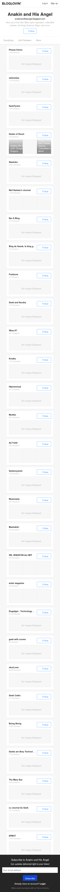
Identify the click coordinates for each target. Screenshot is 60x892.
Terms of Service (43, 888)
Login (43, 883)
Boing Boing (15, 723)
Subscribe (30, 878)
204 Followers (24, 40)
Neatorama (14, 498)
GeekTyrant (14, 105)
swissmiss (14, 77)
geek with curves (17, 639)
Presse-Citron (15, 49)
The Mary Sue (15, 779)
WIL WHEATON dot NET (20, 555)
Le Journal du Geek (18, 807)
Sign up (54, 3)
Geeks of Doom (16, 133)
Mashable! (14, 526)
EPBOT (12, 835)
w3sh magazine (16, 583)
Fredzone (13, 274)
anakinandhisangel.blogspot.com (30, 18)
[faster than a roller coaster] (16, 568)
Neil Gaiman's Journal (20, 190)
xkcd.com (13, 667)
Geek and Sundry (17, 302)
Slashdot (13, 162)
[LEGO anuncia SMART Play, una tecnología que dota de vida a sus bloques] (30, 455)
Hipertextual (15, 386)
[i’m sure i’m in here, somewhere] (30, 568)
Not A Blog (14, 218)
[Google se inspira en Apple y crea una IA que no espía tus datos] (44, 455)
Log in (45, 3)
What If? (13, 330)
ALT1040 (13, 442)
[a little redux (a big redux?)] (16, 203)
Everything (8, 40)
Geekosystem (15, 470)
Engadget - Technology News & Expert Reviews (32, 611)
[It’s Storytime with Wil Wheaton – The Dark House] (44, 568)
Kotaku (12, 358)
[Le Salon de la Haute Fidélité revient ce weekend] (16, 596)
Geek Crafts (15, 695)
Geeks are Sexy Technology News (26, 751)
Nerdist (12, 414)
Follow (31, 31)
